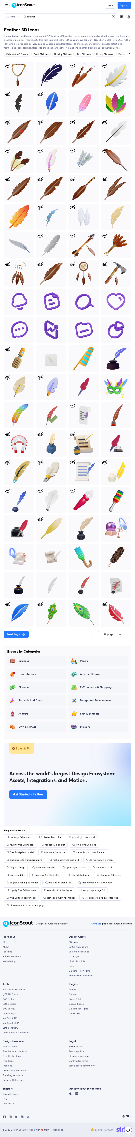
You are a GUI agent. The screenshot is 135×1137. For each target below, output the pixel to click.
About (6, 946)
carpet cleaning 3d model (24, 882)
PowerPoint (75, 999)
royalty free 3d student (22, 844)
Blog (5, 942)
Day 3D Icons (84, 54)
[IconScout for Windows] (76, 1094)
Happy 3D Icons (104, 54)
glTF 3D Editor (10, 994)
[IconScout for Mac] (70, 1094)
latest (114, 43)
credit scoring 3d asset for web (101, 897)
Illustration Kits (77, 961)
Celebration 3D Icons (17, 54)
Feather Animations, (68, 47)
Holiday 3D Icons (63, 54)
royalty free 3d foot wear (23, 890)
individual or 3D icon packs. (46, 43)
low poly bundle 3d (86, 844)
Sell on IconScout (12, 956)
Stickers (85, 727)
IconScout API (10, 1018)
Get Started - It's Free (28, 794)
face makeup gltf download (97, 882)
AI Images (74, 956)
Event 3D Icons (41, 54)
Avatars (23, 713)
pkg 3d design (17, 867)
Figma (72, 989)
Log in (110, 5)
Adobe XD (74, 1013)
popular (106, 43)
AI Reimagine (10, 1013)
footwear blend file (51, 837)
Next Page (13, 634)
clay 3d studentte (80, 875)
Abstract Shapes (90, 674)
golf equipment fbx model (61, 897)
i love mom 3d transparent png (26, 905)
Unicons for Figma (78, 1008)
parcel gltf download (83, 837)
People (84, 661)
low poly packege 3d (94, 890)
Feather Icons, (108, 47)
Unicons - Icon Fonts (79, 970)
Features (7, 951)
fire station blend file (59, 882)
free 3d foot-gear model (23, 897)
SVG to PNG (9, 1008)
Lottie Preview (10, 1027)
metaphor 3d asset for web (90, 852)
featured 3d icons (13, 47)
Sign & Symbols (89, 713)
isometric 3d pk (104, 867)
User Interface (27, 674)
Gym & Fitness (27, 727)
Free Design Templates (81, 975)
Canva (72, 994)
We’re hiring (9, 961)
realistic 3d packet (55, 844)
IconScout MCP (11, 1023)
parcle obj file (17, 875)
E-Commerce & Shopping (96, 687)
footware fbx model (55, 852)
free (27, 35)
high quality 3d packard (66, 859)
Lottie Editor (9, 1003)
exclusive (96, 43)
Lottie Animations (78, 946)
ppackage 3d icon (75, 867)
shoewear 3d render (111, 875)
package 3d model (20, 837)
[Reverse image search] (114, 17)
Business (23, 661)
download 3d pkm (45, 867)
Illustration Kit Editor (14, 989)
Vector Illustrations (79, 951)
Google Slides (76, 1003)
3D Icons (73, 942)
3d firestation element (101, 859)
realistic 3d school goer (59, 890)
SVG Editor (8, 999)
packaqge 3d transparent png (26, 859)
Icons (71, 965)
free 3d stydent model (22, 852)
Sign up (124, 5)
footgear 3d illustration (47, 875)
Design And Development (96, 700)
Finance (23, 687)
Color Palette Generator (16, 1032)
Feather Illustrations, (90, 47)
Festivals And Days (30, 700)
